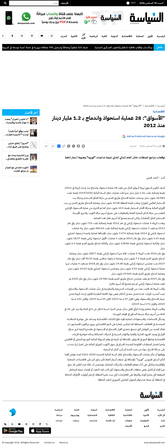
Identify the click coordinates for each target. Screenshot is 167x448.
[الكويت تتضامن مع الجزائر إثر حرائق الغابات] (33, 169)
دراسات (59, 420)
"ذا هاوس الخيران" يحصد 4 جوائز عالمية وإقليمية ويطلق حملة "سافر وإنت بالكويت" (17, 120)
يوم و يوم (75, 415)
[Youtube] (42, 36)
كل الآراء (83, 36)
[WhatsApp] (52, 36)
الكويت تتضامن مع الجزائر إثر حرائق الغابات (17, 169)
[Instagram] (22, 36)
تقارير (162, 426)
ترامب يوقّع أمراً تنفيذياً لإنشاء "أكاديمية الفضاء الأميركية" (17, 133)
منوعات (128, 420)
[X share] (73, 146)
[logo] (146, 18)
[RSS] (5, 424)
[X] (46, 424)
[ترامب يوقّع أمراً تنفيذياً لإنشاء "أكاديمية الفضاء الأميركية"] (33, 132)
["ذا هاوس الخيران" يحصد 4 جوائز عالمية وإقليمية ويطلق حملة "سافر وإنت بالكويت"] (33, 120)
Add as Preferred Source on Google (146, 136)
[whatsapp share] (68, 146)
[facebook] (12, 36)
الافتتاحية (127, 415)
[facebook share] (78, 146)
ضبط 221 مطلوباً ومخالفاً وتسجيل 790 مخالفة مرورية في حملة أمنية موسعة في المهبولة (53, 47)
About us (63, 442)
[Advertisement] (83, 79)
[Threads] (32, 36)
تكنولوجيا (144, 420)
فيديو (146, 426)
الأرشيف (64, 3)
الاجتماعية (92, 415)
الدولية (114, 36)
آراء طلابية (110, 420)
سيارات (76, 420)
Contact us (49, 442)
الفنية (104, 36)
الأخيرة (74, 36)
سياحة (59, 415)
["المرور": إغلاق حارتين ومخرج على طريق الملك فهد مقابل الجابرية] (33, 145)
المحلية (140, 36)
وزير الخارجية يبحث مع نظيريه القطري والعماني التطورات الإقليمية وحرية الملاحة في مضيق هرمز (17, 157)
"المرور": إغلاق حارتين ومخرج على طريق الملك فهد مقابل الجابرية (17, 145)
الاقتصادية (127, 36)
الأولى (150, 36)
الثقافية (111, 415)
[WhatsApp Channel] (62, 18)
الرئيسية (161, 36)
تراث (163, 420)
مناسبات (93, 420)
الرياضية (94, 36)
